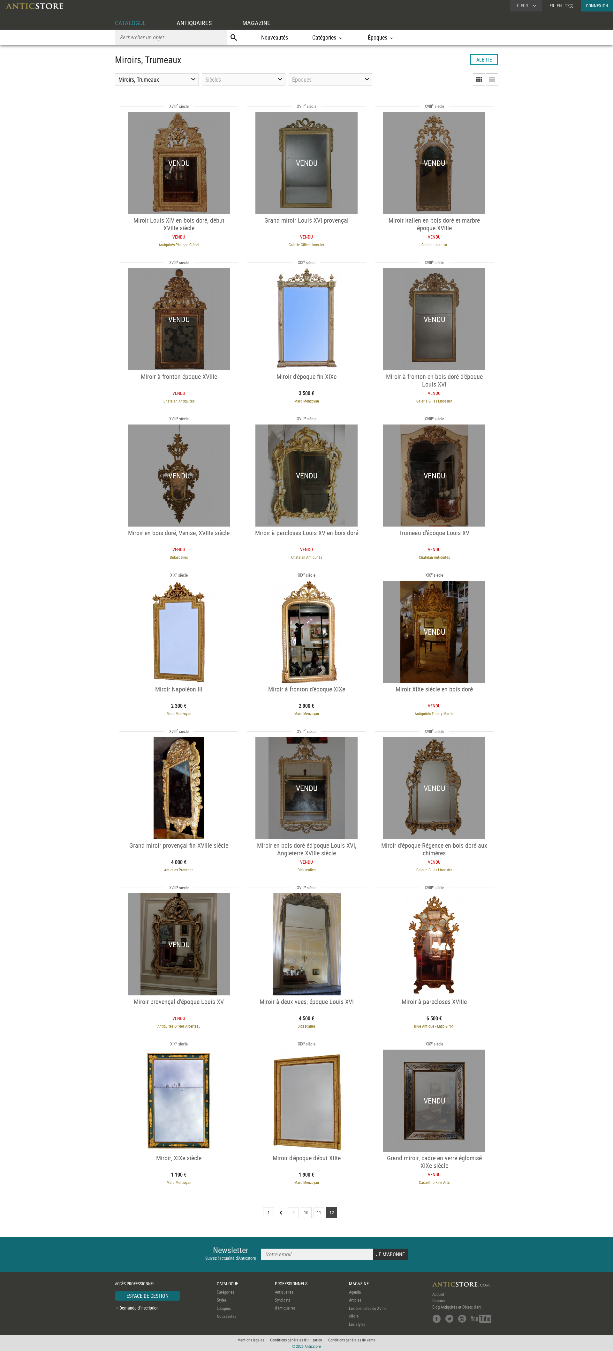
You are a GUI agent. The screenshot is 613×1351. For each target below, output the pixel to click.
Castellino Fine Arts (434, 1182)
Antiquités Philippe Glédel (179, 244)
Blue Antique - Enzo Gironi (434, 1026)
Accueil (438, 1294)
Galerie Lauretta (434, 244)
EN (559, 6)
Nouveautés (274, 37)
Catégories (225, 1292)
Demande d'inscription (139, 1308)
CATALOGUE (130, 22)
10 (306, 1212)
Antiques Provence (178, 869)
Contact (438, 1300)
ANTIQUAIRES (194, 22)
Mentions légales (251, 1339)
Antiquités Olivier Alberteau (179, 1026)
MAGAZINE (256, 22)
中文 (569, 6)
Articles (355, 1300)
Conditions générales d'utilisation (296, 1339)
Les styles (357, 1324)
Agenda (355, 1292)
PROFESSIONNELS (291, 1284)
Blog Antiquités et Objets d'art (456, 1307)
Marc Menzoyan (306, 400)
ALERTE (484, 59)
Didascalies (179, 557)
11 (319, 1212)
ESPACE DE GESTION (147, 1295)
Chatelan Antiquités (178, 400)
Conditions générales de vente (351, 1339)
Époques (224, 1308)
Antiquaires (284, 1292)
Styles (222, 1300)
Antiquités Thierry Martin (434, 713)
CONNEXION (597, 6)
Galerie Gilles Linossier (306, 244)
